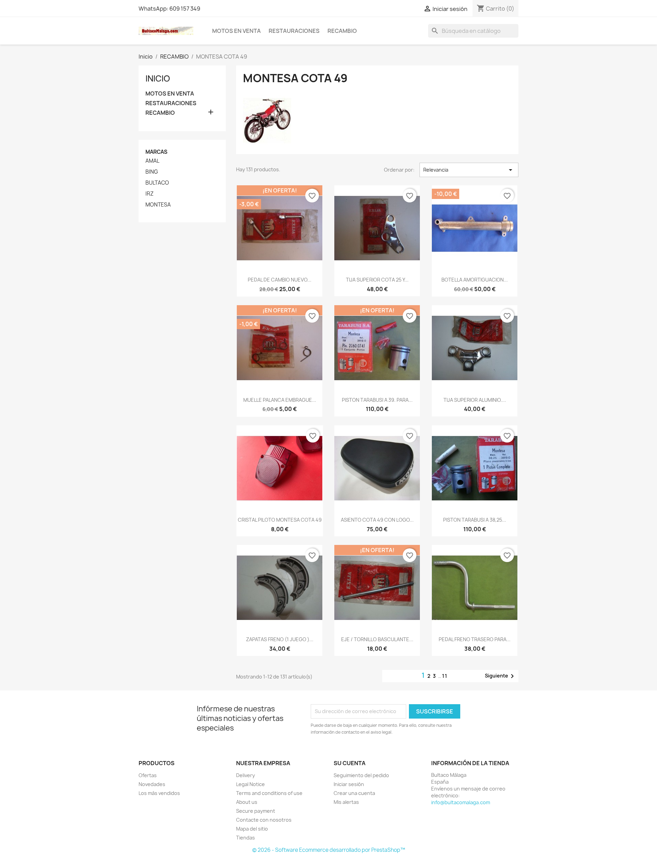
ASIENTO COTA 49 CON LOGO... (377, 519)
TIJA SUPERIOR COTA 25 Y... (377, 279)
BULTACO (157, 182)
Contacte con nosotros (264, 820)
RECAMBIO (342, 31)
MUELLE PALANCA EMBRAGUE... (279, 400)
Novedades (152, 784)
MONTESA (158, 204)
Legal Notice (250, 784)
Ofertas (148, 775)
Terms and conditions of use (269, 793)
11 (445, 676)
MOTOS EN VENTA (236, 31)
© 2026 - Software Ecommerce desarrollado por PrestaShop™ (328, 850)
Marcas (156, 151)
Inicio (157, 78)
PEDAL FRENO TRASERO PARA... (475, 639)
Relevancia (469, 170)
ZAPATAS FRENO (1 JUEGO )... (279, 639)
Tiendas (245, 837)
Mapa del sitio (252, 828)
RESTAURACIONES (294, 31)
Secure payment (255, 811)
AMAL (152, 161)
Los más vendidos (159, 793)
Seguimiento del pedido (361, 775)
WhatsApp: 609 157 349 (169, 8)
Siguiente (500, 676)
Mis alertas (346, 802)
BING (151, 172)
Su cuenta (349, 763)
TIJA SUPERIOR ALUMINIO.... (474, 400)
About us (246, 802)
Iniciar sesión (349, 784)
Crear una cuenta (354, 793)
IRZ (149, 193)
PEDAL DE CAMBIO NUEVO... (279, 279)
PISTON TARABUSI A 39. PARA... (377, 400)
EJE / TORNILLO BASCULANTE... (377, 639)
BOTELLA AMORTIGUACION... (474, 279)
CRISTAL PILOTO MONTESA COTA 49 (280, 519)
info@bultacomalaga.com (460, 802)
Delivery (245, 775)
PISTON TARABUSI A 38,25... (474, 519)
